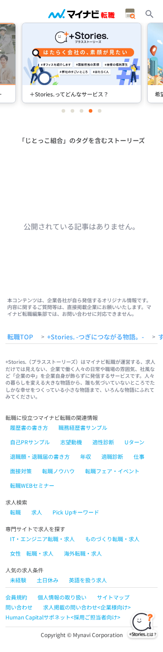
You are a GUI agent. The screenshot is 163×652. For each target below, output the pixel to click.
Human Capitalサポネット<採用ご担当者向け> (62, 617)
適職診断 (112, 456)
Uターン (134, 442)
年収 (85, 456)
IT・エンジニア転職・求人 (42, 539)
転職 (15, 512)
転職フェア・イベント (112, 471)
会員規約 (16, 597)
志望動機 (71, 442)
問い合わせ (19, 607)
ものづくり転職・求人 (112, 539)
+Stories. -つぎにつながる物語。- (95, 337)
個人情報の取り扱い (62, 597)
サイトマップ (113, 597)
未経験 (18, 580)
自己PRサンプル (30, 442)
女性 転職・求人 (31, 553)
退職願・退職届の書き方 (40, 456)
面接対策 (21, 471)
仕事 (139, 456)
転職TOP (20, 337)
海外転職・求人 (83, 553)
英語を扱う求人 (88, 580)
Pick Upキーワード (76, 512)
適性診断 (103, 442)
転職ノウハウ (58, 471)
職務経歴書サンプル (82, 427)
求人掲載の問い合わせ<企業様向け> (87, 607)
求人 (36, 512)
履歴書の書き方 (29, 427)
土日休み (47, 580)
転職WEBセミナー (32, 485)
